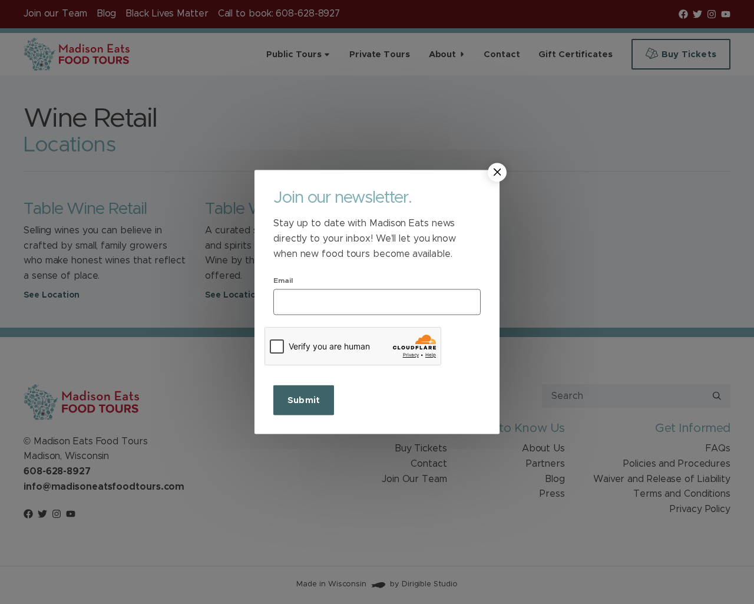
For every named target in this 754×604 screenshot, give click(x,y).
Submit (303, 400)
